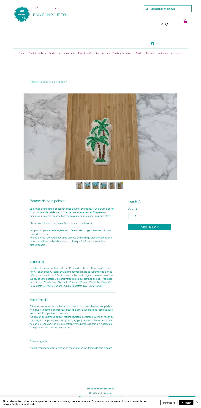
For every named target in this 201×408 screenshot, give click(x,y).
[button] (185, 21)
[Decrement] (131, 216)
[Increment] (140, 216)
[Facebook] (161, 24)
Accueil (34, 81)
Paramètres (169, 402)
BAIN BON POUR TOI (50, 15)
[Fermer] (197, 402)
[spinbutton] (135, 216)
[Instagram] (166, 24)
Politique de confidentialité (25, 404)
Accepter (186, 402)
